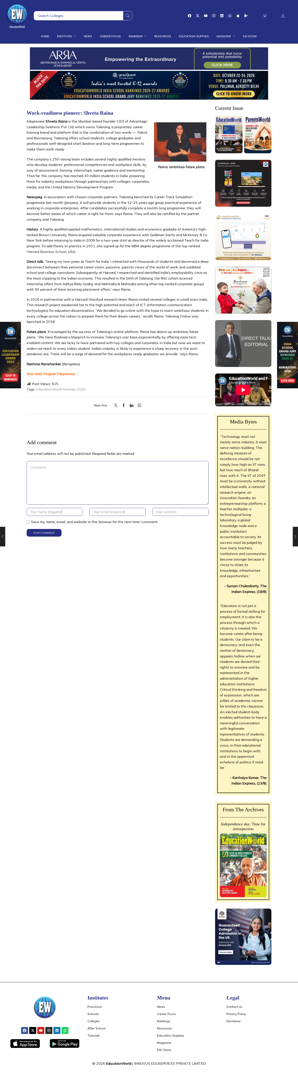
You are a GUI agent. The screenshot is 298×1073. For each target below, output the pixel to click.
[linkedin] (131, 405)
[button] (265, 16)
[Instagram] (213, 15)
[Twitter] (117, 405)
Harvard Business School (46, 251)
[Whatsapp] (229, 15)
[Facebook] (189, 15)
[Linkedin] (221, 15)
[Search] (127, 15)
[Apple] (238, 15)
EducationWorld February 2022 (61, 389)
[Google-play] (246, 15)
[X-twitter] (197, 15)
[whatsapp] (138, 405)
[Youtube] (205, 15)
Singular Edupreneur (59, 374)
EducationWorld (118, 1063)
